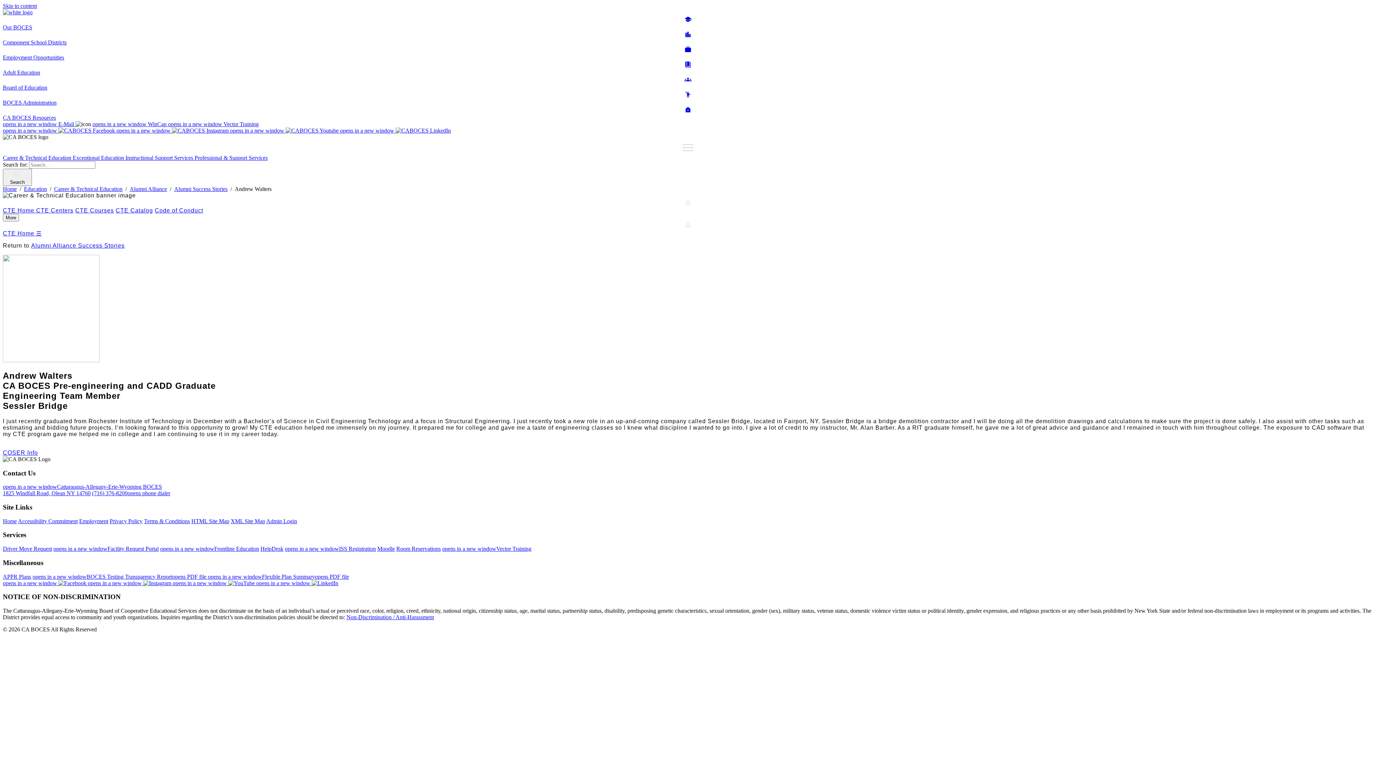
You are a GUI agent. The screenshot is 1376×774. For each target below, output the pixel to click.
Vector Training (213, 124)
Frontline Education (209, 549)
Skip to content (20, 6)
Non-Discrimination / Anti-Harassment (390, 617)
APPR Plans (17, 577)
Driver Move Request (27, 549)
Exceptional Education (99, 158)
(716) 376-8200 (131, 493)
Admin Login (281, 521)
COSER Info (20, 453)
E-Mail (39, 124)
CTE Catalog (134, 210)
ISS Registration (330, 549)
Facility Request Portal (106, 549)
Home (10, 521)
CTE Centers (54, 210)
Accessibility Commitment (48, 521)
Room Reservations (418, 549)
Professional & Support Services (231, 158)
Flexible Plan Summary (278, 577)
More (11, 217)
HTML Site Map (210, 521)
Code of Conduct (179, 210)
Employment (93, 521)
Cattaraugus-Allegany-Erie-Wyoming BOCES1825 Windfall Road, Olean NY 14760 (82, 490)
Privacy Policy (126, 521)
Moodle (386, 549)
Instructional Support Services (160, 158)
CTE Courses (94, 210)
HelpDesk (272, 549)
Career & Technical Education (38, 158)
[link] (688, 217)
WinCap (130, 124)
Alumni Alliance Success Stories (78, 246)
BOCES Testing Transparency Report (120, 577)
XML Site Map (248, 521)
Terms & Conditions (167, 521)
